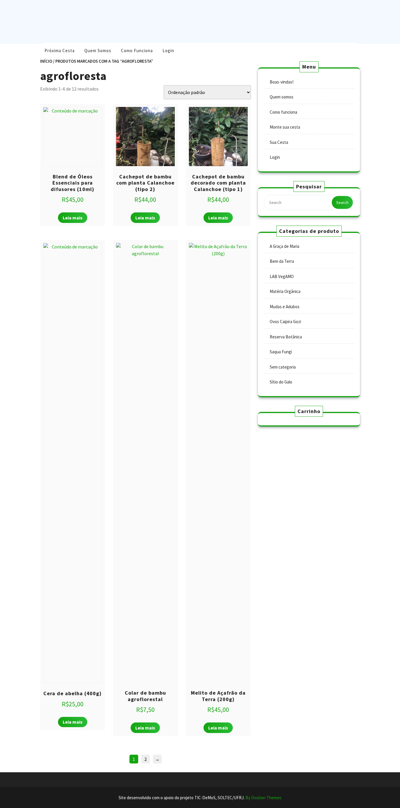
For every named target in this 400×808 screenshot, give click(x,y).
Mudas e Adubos (285, 306)
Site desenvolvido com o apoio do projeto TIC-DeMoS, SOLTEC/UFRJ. (200, 797)
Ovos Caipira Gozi (285, 321)
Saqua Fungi (281, 351)
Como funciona (137, 50)
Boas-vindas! (281, 82)
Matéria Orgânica (285, 291)
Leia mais (73, 218)
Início (46, 61)
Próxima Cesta (60, 50)
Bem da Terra (282, 261)
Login (168, 50)
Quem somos (97, 50)
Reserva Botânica (286, 337)
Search (342, 202)
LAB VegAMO (282, 276)
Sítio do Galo (281, 382)
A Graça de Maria (284, 246)
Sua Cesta (279, 142)
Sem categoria (283, 367)
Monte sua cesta (285, 127)
